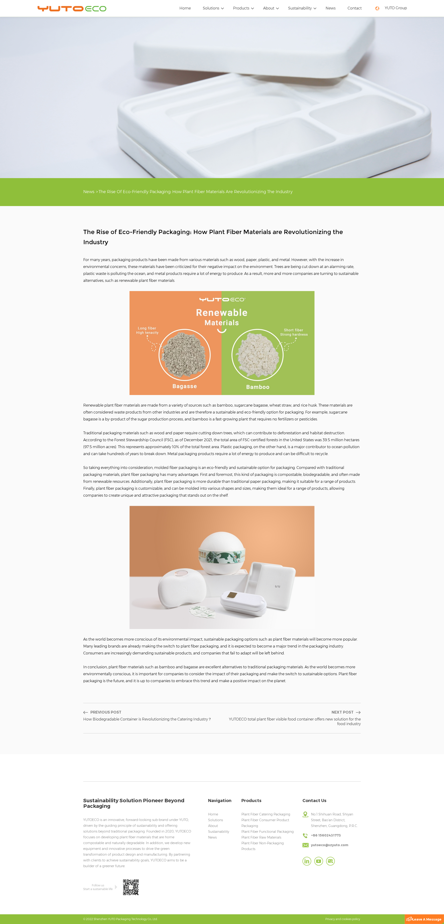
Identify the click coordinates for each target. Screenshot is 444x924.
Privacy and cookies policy (342, 919)
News (331, 8)
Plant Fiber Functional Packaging (267, 832)
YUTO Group (396, 8)
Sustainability (300, 8)
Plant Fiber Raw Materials (261, 837)
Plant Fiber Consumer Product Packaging (265, 823)
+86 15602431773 (326, 835)
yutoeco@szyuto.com (329, 845)
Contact (355, 8)
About (268, 8)
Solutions (211, 8)
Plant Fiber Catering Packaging (265, 814)
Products (241, 8)
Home (185, 8)
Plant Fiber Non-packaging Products (262, 846)
